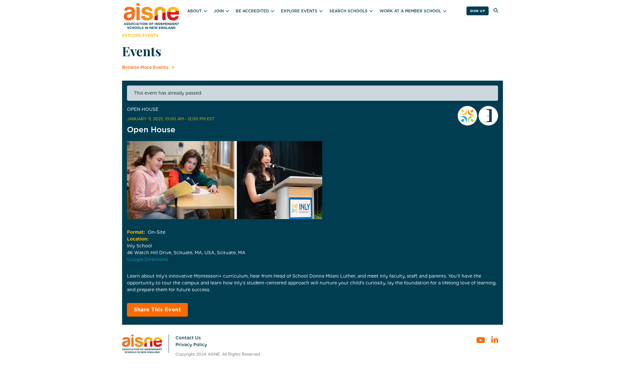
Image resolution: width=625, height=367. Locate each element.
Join (219, 10)
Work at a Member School (410, 10)
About (194, 10)
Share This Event (157, 310)
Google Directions (147, 259)
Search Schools (348, 10)
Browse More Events (145, 67)
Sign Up (477, 11)
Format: (136, 232)
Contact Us (188, 337)
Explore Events (299, 10)
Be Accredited (252, 10)
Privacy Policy (191, 344)
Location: (137, 239)
